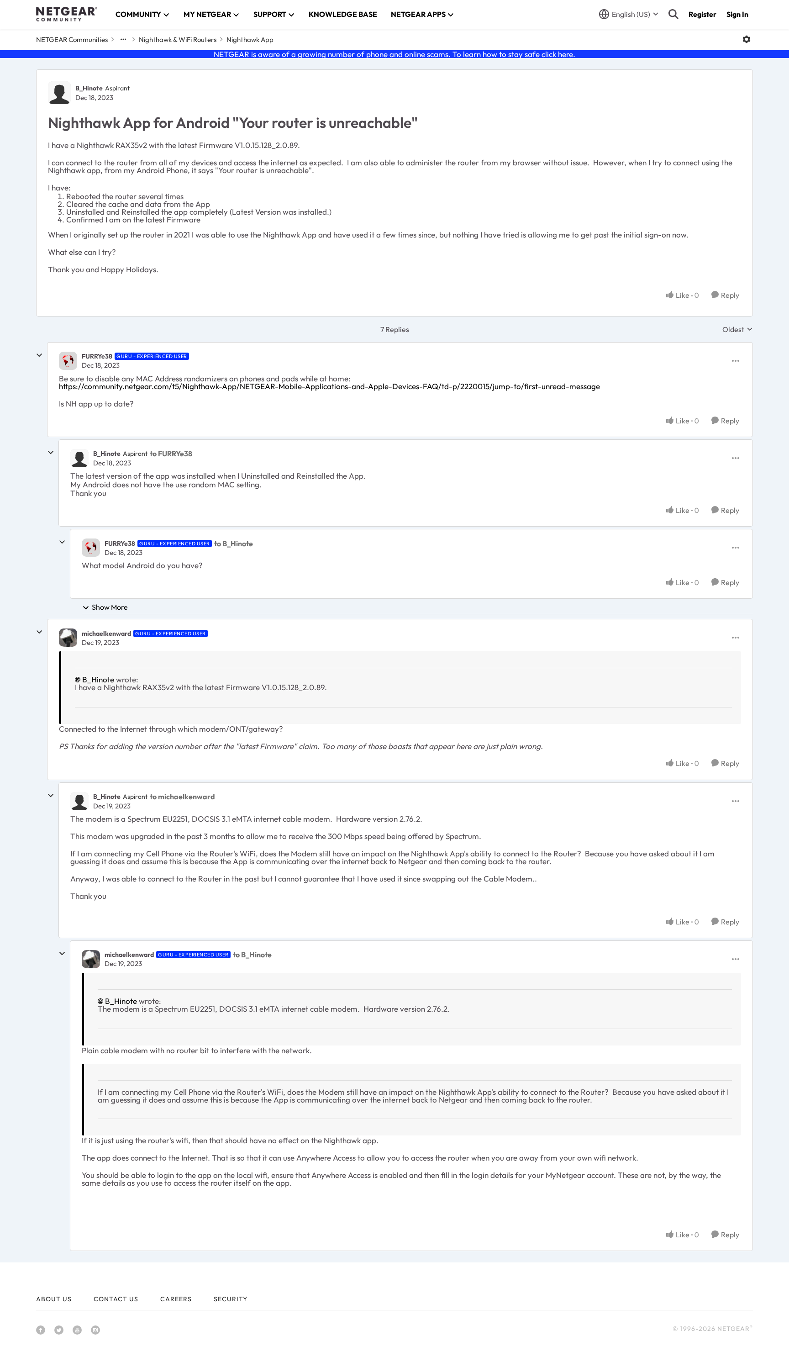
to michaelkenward (182, 796)
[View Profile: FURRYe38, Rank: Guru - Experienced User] (68, 361)
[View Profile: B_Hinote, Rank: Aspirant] (59, 92)
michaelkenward (106, 633)
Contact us (116, 1299)
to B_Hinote (233, 543)
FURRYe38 (97, 356)
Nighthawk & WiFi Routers (177, 39)
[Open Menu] (746, 39)
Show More (110, 607)
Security (230, 1299)
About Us (54, 1299)
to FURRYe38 (171, 453)
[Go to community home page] (66, 14)
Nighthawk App (250, 39)
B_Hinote (89, 88)
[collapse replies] (39, 355)
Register (702, 14)
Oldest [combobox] (737, 329)
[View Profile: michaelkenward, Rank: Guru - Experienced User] (68, 637)
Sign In (737, 14)
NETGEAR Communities (72, 39)
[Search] (673, 14)
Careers (176, 1299)
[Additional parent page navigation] (123, 39)
